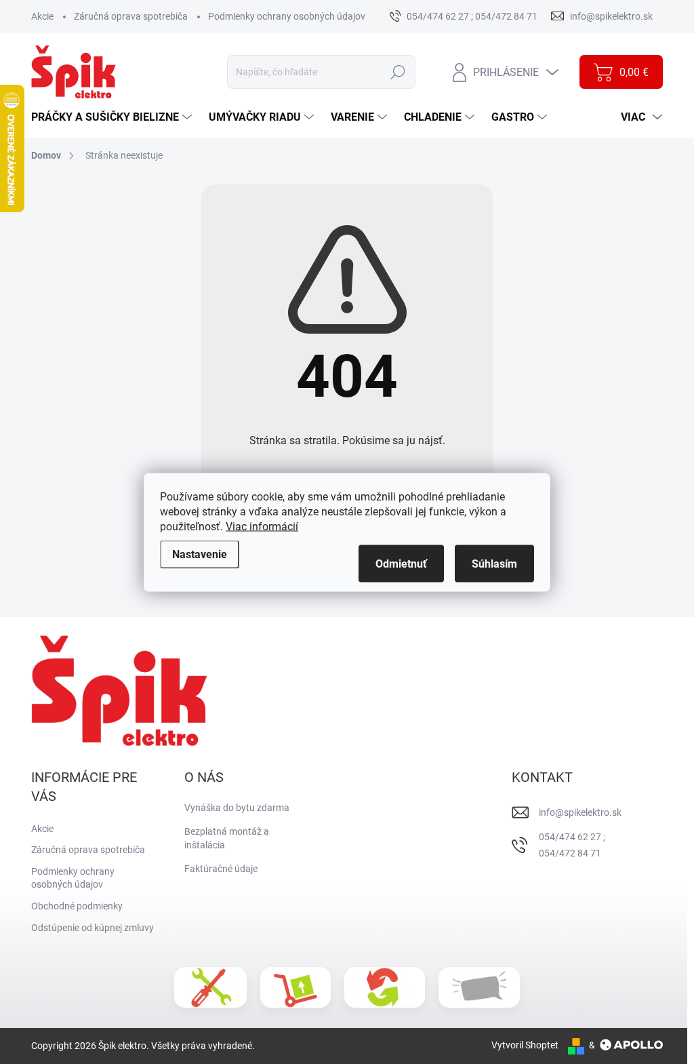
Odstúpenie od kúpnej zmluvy (92, 927)
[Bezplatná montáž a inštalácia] (210, 987)
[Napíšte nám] (479, 987)
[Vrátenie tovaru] (384, 987)
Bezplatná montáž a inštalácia (226, 838)
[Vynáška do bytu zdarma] (295, 987)
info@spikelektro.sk (580, 812)
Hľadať (398, 71)
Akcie (42, 16)
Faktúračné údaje (221, 868)
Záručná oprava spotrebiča (131, 16)
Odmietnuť (401, 563)
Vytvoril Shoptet (524, 1045)
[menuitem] (113, 117)
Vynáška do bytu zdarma (236, 807)
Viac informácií (262, 525)
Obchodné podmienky (77, 906)
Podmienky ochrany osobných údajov (286, 16)
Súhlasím (494, 563)
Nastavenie (199, 553)
